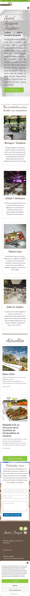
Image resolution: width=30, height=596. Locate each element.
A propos (9, 0)
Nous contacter (23, 0)
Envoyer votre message (12, 515)
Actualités (15, 0)
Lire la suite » (6, 386)
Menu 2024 (8, 374)
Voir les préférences (15, 590)
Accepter (15, 581)
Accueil (4, 0)
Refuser (15, 585)
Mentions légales (14, 594)
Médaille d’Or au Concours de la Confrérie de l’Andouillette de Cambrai (10, 430)
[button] (27, 563)
